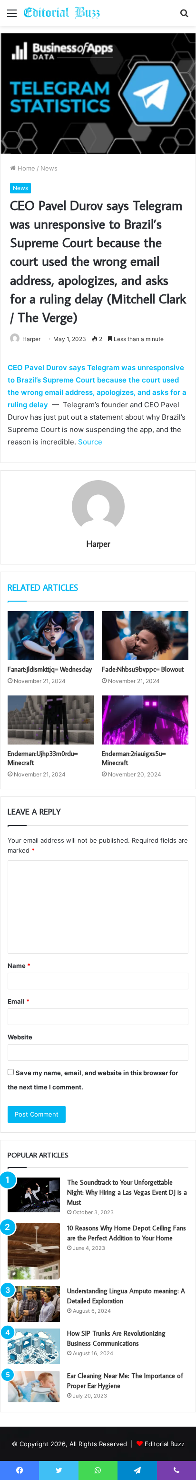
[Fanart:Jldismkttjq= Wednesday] (51, 635)
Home (25, 168)
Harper (98, 543)
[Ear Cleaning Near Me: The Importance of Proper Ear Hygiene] (34, 1387)
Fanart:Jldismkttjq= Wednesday (50, 669)
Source (90, 441)
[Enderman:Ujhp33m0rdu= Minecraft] (51, 720)
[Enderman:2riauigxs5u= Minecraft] (145, 720)
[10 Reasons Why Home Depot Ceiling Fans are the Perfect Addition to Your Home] (34, 1251)
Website (20, 1037)
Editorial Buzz (165, 1444)
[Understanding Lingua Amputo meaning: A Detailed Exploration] (34, 1304)
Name (19, 965)
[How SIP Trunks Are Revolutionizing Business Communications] (34, 1346)
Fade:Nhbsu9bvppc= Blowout (143, 669)
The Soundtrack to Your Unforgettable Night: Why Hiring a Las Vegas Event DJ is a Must (127, 1192)
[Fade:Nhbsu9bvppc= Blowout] (145, 635)
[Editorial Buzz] (62, 13)
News (49, 168)
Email (18, 1001)
